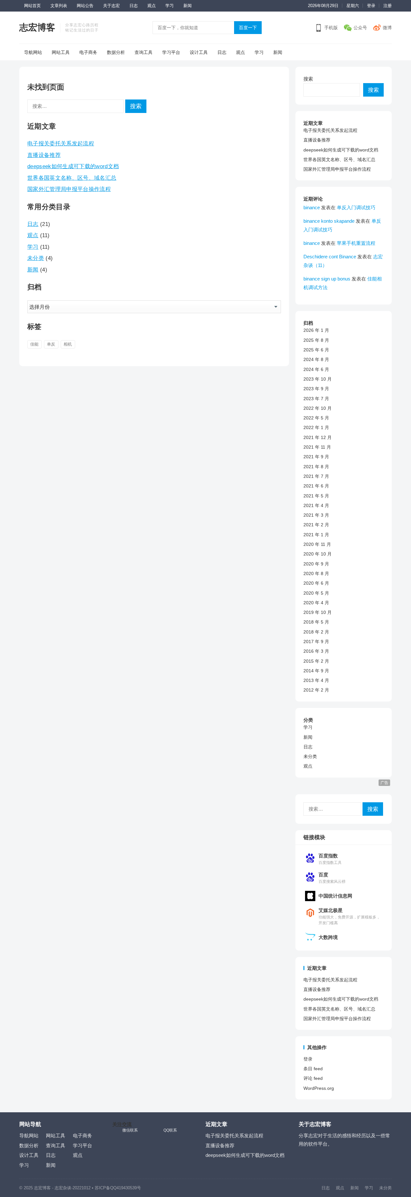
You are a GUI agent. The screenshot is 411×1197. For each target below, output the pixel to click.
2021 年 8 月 (316, 466)
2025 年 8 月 (316, 340)
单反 (51, 344)
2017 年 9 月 (316, 641)
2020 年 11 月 (317, 544)
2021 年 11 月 (317, 447)
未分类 (35, 258)
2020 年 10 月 (317, 553)
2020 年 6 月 (316, 583)
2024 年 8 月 (316, 359)
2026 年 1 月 (316, 330)
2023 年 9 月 (316, 388)
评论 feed (313, 1078)
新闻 (187, 5)
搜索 (308, 79)
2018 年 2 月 (316, 631)
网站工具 (61, 52)
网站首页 (32, 5)
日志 (133, 5)
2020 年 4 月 (316, 602)
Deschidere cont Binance (329, 256)
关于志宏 (111, 5)
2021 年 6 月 (316, 485)
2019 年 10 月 (317, 612)
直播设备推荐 (44, 155)
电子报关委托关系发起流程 (60, 143)
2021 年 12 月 (317, 437)
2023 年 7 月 (316, 398)
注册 (387, 5)
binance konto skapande (328, 221)
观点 (151, 5)
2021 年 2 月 (316, 524)
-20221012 (81, 1187)
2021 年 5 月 (316, 495)
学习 (169, 5)
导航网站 (33, 52)
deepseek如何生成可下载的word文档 (73, 166)
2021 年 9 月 (316, 456)
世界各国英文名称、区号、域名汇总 (71, 178)
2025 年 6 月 (316, 349)
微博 (387, 27)
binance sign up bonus (326, 278)
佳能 (34, 344)
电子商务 (88, 52)
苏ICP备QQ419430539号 (118, 1187)
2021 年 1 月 (316, 534)
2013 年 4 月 (316, 680)
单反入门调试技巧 (356, 207)
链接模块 (314, 837)
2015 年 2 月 (316, 661)
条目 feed (313, 1068)
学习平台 (171, 52)
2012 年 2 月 (316, 690)
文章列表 (58, 5)
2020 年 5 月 (316, 593)
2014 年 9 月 (316, 670)
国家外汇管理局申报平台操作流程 (69, 189)
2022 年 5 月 (316, 417)
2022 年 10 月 (317, 408)
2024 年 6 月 (316, 369)
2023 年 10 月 (317, 379)
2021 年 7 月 (316, 476)
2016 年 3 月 (316, 651)
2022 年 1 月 (316, 427)
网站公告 (85, 5)
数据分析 (116, 52)
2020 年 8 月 (316, 573)
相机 (68, 344)
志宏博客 (37, 27)
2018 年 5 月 (316, 621)
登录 (371, 5)
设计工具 (199, 52)
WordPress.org (318, 1088)
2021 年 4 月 (316, 505)
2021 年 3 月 (316, 515)
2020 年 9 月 (316, 563)
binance (311, 207)
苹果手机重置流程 (356, 243)
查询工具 (144, 52)
